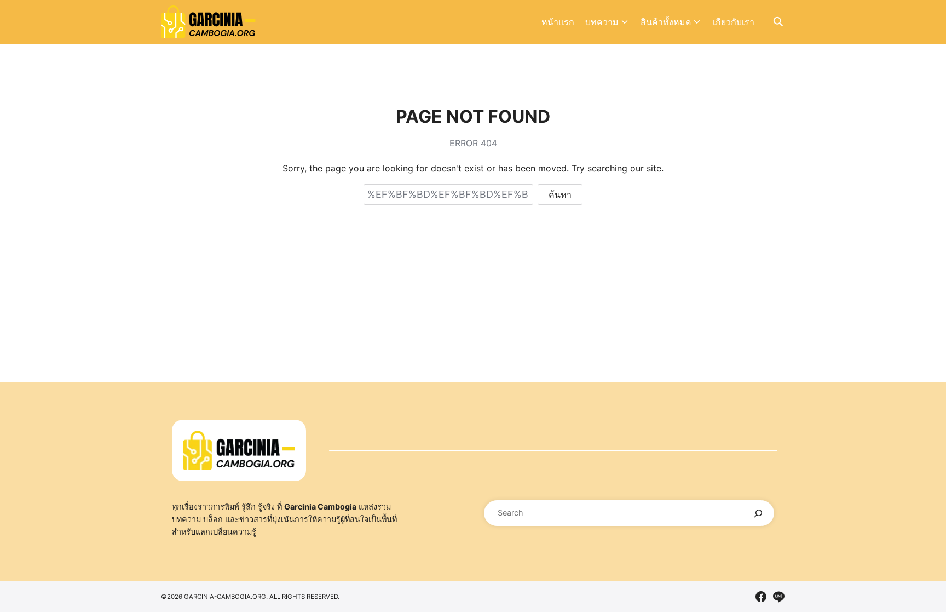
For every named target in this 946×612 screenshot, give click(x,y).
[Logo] (208, 21)
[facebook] (761, 596)
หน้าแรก (557, 21)
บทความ (602, 21)
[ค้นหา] (758, 513)
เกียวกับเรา (733, 21)
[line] (778, 596)
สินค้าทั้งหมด (666, 21)
